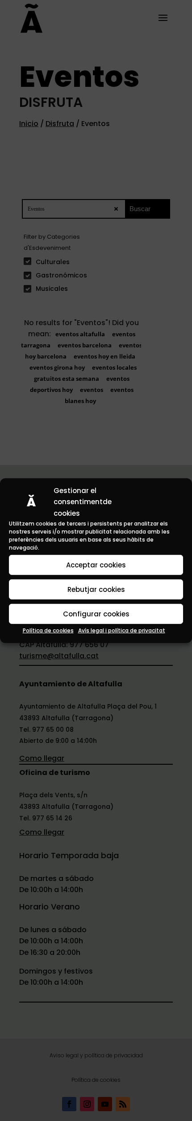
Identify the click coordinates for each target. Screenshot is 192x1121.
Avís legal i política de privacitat (121, 630)
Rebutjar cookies (96, 589)
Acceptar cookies (96, 565)
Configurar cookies (96, 614)
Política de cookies (48, 630)
